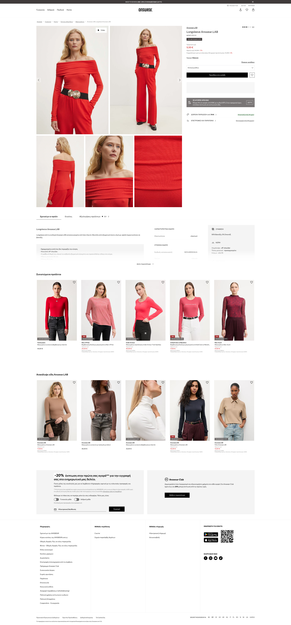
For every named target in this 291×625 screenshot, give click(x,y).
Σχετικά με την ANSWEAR (49, 533)
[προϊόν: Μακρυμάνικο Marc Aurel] (234, 310)
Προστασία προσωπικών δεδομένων (47, 617)
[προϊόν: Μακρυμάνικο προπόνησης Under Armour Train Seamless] (145, 310)
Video (103, 30)
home (69, 10)
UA (247, 617)
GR (220, 617)
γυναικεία (40, 10)
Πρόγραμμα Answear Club (49, 566)
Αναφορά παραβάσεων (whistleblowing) (54, 591)
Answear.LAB (192, 28)
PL (233, 617)
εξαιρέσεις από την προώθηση (112, 491)
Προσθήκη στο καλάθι (217, 75)
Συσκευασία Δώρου (47, 570)
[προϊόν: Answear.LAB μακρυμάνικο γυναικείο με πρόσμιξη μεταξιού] (101, 410)
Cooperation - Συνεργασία (49, 603)
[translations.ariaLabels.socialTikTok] (221, 558)
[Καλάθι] (253, 9)
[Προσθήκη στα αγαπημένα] (252, 75)
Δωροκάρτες (44, 558)
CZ (216, 617)
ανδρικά (50, 10)
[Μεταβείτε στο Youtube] (215, 558)
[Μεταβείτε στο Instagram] (210, 558)
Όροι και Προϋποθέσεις (69, 617)
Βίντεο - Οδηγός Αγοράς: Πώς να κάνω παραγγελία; (58, 546)
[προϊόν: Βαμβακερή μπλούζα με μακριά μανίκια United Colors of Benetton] (190, 310)
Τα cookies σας (100, 617)
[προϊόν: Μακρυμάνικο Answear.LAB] (57, 410)
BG (209, 617)
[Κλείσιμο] (253, 2)
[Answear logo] (145, 9)
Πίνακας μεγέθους (248, 62)
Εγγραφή (117, 509)
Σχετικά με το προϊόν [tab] (49, 216)
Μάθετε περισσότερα (177, 495)
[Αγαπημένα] (247, 9)
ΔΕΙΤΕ (250, 102)
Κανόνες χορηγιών (46, 554)
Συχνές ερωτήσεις (46, 574)
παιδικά (60, 10)
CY (212, 617)
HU (227, 617)
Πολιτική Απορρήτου (47, 599)
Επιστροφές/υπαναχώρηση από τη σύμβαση (56, 562)
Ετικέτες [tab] (68, 216)
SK (243, 617)
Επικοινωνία (44, 583)
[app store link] (211, 540)
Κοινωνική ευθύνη (46, 587)
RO (237, 617)
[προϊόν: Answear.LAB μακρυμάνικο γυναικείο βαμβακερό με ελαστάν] (145, 410)
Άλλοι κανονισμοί (46, 550)
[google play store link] (211, 534)
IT (230, 617)
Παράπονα (44, 578)
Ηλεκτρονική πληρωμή (157, 533)
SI (240, 617)
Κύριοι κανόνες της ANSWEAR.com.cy (54, 537)
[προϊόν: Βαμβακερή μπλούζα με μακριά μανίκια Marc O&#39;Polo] (101, 310)
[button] (72, 80)
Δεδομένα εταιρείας (86, 617)
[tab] (94, 216)
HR (223, 617)
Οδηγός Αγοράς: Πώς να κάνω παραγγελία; (55, 541)
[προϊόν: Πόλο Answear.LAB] (234, 410)
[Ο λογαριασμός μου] (240, 9)
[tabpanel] (145, 243)
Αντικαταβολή (154, 537)
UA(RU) (252, 617)
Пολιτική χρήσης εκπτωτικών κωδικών (54, 595)
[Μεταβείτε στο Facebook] (205, 558)
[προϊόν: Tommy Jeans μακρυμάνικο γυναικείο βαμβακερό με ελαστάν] (57, 310)
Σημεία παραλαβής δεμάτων (105, 537)
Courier (97, 533)
